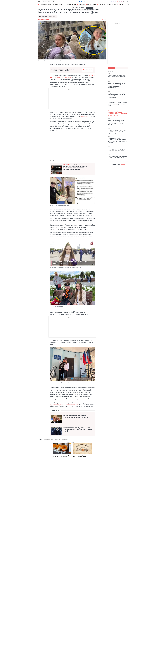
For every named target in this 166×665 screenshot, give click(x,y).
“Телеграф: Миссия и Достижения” (107, 4)
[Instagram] (121, 2)
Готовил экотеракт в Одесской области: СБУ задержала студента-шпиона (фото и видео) (77, 429)
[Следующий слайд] (128, 4)
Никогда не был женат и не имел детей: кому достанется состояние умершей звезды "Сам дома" (117, 149)
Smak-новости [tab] (118, 67)
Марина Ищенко (44, 16)
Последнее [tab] (111, 67)
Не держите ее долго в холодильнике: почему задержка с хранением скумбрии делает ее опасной (117, 140)
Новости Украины (66, 164)
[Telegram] (116, 2)
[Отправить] (54, 2)
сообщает (84, 116)
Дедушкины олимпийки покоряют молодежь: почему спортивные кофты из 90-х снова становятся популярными (117, 95)
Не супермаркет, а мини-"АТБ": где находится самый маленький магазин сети (117, 158)
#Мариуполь (57, 439)
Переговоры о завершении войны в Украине (50, 4)
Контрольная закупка (70, 4)
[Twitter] (119, 1)
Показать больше (115, 164)
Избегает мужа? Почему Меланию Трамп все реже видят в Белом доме (117, 104)
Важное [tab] (125, 67)
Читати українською (43, 19)
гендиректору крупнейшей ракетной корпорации (64, 404)
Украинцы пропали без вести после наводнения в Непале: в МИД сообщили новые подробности (117, 85)
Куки (82, 7)
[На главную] (83, 1)
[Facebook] (111, 2)
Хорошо (89, 7)
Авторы (122, 4)
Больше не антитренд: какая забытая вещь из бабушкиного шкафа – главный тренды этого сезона (116, 122)
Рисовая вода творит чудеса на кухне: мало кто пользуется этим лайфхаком (117, 77)
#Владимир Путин (48, 439)
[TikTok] (123, 2)
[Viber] (113, 1)
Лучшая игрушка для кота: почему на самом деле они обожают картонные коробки (117, 131)
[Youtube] (118, 2)
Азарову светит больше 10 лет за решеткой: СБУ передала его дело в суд (77, 416)
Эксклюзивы (81, 4)
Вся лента (110, 71)
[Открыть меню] (39, 1)
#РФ (42, 439)
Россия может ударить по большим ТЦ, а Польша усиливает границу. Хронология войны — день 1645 (117, 113)
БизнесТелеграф (91, 4)
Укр (127, 1)
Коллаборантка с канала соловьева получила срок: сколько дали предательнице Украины (75, 168)
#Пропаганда (64, 439)
